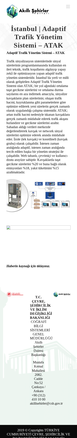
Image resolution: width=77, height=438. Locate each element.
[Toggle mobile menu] (68, 6)
